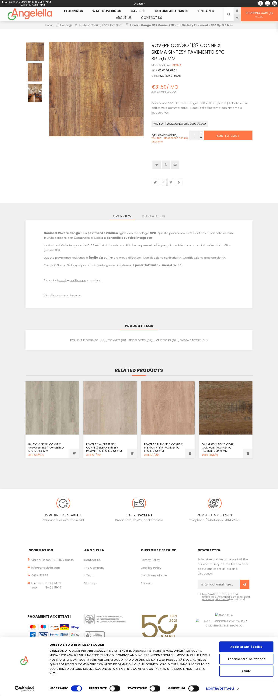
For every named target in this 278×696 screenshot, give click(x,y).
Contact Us (92, 560)
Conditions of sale (154, 575)
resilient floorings (84, 340)
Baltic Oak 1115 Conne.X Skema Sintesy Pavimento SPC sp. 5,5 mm (46, 447)
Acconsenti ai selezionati (247, 659)
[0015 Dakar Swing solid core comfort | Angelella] (225, 408)
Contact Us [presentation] (153, 216)
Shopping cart (259, 15)
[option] (35, 51)
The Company (94, 568)
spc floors (137, 340)
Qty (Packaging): (164, 135)
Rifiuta (246, 671)
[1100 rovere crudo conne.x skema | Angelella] (168, 408)
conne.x (114, 340)
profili (62, 280)
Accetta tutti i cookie (246, 647)
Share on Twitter (155, 182)
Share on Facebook (163, 182)
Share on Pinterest (170, 182)
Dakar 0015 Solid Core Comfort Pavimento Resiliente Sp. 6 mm (218, 447)
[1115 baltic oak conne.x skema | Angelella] (52, 408)
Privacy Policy (150, 560)
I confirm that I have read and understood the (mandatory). (226, 597)
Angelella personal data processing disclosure (226, 598)
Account (147, 583)
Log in (240, 10)
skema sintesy (190, 340)
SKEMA (177, 65)
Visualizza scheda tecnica (62, 295)
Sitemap (90, 583)
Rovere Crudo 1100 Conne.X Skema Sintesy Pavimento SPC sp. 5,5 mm (163, 447)
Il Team (89, 575)
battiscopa (78, 280)
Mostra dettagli (220, 689)
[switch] (114, 688)
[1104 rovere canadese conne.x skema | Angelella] (110, 408)
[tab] (122, 216)
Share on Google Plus (178, 182)
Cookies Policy (151, 568)
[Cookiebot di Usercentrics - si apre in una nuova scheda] (24, 688)
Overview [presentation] (122, 216)
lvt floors (163, 340)
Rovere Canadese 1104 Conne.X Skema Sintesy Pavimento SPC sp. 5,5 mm (104, 447)
